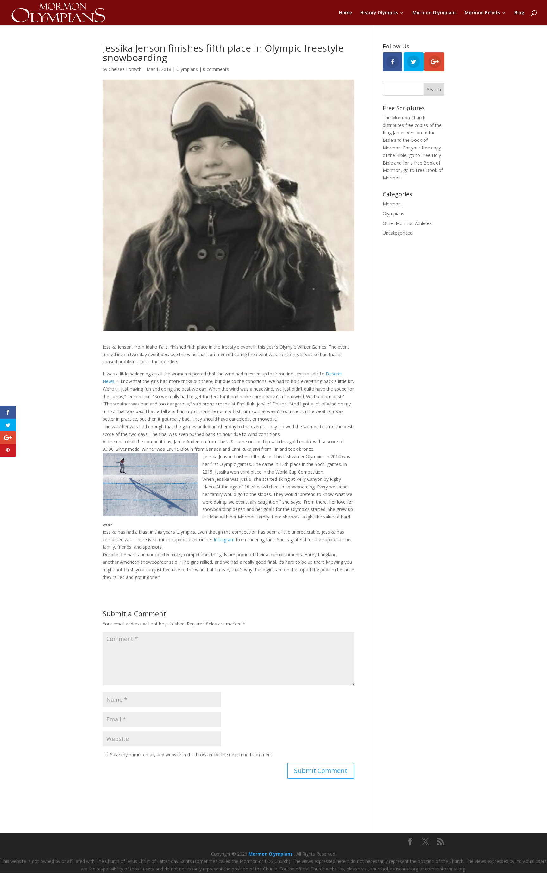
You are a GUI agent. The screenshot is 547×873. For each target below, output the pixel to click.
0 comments (216, 69)
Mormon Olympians (434, 13)
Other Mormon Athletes (407, 223)
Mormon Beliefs (482, 13)
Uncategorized (397, 233)
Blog (519, 13)
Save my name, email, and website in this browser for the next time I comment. (191, 754)
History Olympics (379, 13)
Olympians (187, 69)
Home (345, 13)
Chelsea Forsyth (125, 69)
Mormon (392, 204)
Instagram (224, 540)
